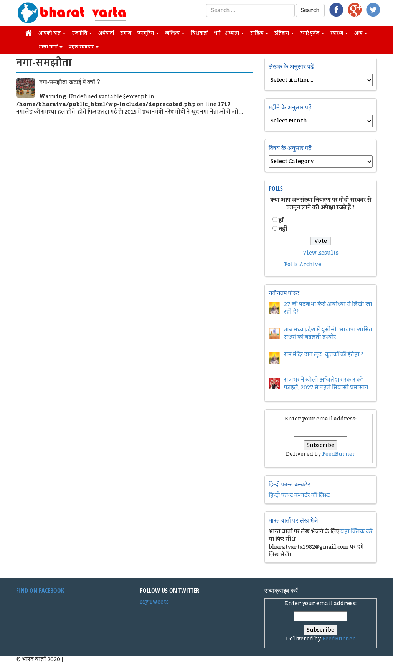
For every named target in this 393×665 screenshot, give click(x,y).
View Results (321, 253)
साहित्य (257, 33)
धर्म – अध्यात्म (227, 33)
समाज (125, 33)
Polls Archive (302, 264)
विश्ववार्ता (199, 33)
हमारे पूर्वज (310, 33)
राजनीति (80, 33)
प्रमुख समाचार (82, 46)
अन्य (358, 33)
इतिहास (282, 33)
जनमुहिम (146, 33)
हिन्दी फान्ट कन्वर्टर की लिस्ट (299, 495)
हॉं (281, 220)
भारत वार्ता (48, 46)
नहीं (283, 229)
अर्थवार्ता (106, 33)
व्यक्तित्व (173, 33)
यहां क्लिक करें (356, 531)
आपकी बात (50, 33)
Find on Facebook (40, 590)
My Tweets (154, 602)
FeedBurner (338, 454)
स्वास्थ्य (337, 33)
